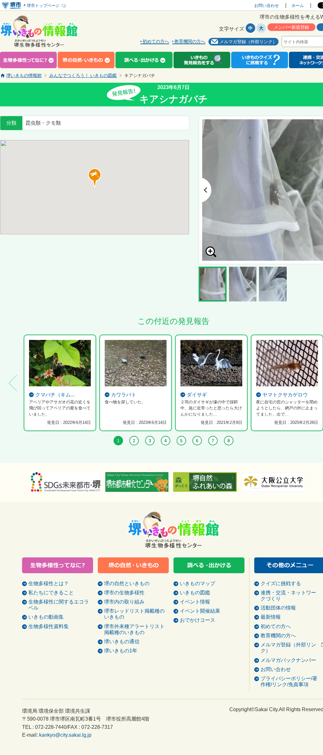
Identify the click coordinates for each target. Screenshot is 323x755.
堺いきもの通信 (121, 641)
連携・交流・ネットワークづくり (288, 595)
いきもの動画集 (46, 617)
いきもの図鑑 (195, 592)
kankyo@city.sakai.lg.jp (65, 735)
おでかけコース (197, 620)
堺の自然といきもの (127, 583)
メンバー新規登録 (291, 27)
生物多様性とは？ (48, 583)
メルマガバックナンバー (288, 660)
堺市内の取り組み (124, 601)
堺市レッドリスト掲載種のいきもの (134, 614)
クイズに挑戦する (281, 583)
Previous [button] (205, 190)
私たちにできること (51, 592)
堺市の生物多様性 (124, 592)
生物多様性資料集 (48, 626)
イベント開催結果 (200, 611)
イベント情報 (195, 601)
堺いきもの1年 (120, 650)
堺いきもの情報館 (24, 75)
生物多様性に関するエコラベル (58, 604)
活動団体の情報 (278, 607)
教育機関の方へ (189, 41)
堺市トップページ (43, 5)
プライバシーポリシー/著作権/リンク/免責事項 (289, 681)
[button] (94, 178)
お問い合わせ (266, 5)
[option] (60, 383)
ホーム (297, 5)
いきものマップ (197, 583)
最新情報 (271, 617)
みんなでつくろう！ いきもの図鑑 (83, 75)
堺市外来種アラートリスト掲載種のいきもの (134, 629)
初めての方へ (156, 41)
